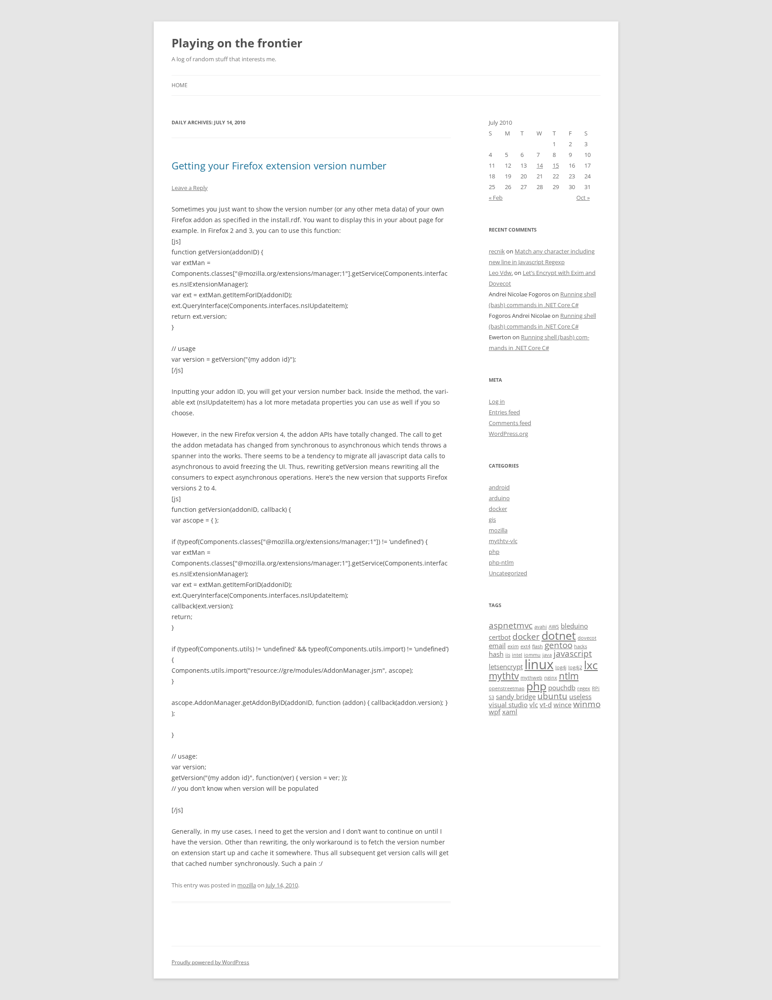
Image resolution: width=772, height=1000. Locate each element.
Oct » (583, 198)
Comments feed (510, 423)
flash (537, 646)
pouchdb (561, 687)
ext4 (525, 646)
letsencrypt (506, 666)
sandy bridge (516, 696)
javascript (573, 653)
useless (580, 696)
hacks (580, 646)
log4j (560, 667)
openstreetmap (506, 688)
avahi (540, 627)
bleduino (574, 626)
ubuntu (552, 695)
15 (556, 165)
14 (540, 165)
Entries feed (504, 412)
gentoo (558, 644)
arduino (499, 498)
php (494, 552)
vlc (533, 704)
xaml (509, 712)
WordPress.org (508, 434)
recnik (497, 251)
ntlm (569, 675)
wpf (494, 712)
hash (496, 654)
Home (180, 85)
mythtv (504, 675)
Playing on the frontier (237, 43)
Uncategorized (508, 573)
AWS (554, 627)
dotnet (558, 635)
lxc (591, 664)
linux (539, 664)
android (499, 487)
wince (562, 704)
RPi (596, 688)
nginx (550, 678)
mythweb (531, 678)
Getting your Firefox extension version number (279, 165)
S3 (491, 697)
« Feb (496, 198)
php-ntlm (501, 562)
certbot (500, 637)
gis (492, 519)
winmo (586, 703)
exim (513, 646)
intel (517, 655)
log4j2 (575, 667)
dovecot (587, 638)
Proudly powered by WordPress (210, 962)
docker (498, 509)
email (497, 645)
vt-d (546, 704)
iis (507, 655)
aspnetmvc (511, 625)
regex (583, 688)
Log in (497, 401)
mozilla (246, 885)
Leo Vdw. (501, 273)
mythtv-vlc (503, 541)
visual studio (508, 704)
